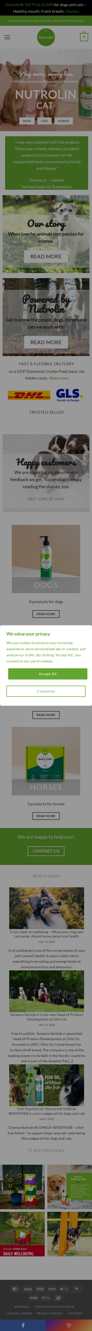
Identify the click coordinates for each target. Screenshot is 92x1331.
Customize (46, 691)
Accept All (47, 674)
